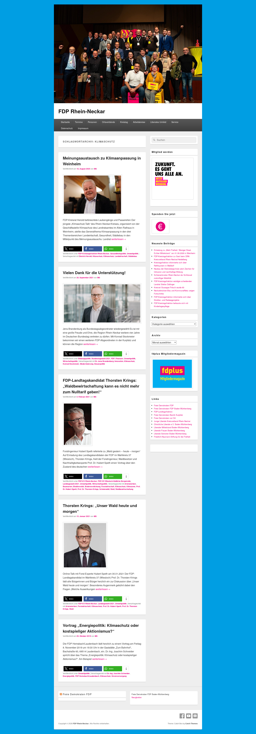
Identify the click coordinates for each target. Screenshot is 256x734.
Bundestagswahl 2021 (101, 358)
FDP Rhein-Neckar (81, 111)
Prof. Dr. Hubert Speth (112, 606)
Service (174, 122)
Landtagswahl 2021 (71, 483)
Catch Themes (191, 723)
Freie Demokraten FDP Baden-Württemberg (172, 408)
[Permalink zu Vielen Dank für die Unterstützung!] (102, 325)
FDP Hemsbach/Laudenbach (87, 676)
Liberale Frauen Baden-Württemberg (169, 430)
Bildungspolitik (84, 358)
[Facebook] (182, 715)
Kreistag (124, 122)
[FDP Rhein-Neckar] (128, 102)
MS (95, 168)
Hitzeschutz (98, 256)
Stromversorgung (119, 676)
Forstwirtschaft (107, 486)
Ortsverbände (108, 122)
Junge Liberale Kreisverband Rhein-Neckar (172, 421)
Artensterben (130, 483)
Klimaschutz (108, 256)
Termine (79, 122)
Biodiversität (78, 486)
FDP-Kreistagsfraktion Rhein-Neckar (93, 253)
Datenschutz (67, 128)
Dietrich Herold (85, 256)
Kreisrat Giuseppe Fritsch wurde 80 (169, 287)
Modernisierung (86, 363)
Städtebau (132, 256)
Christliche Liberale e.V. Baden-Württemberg (173, 424)
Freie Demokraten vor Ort (165, 418)
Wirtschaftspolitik (70, 361)
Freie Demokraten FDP (164, 405)
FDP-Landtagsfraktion (163, 411)
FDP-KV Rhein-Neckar (87, 481)
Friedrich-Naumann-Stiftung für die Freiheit (172, 436)
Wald (112, 489)
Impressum (83, 128)
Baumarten (67, 486)
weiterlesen (118, 239)
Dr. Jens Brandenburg (104, 361)
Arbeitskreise (139, 122)
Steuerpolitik (99, 363)
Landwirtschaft (121, 256)
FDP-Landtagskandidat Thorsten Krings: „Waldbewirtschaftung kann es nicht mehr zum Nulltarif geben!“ (101, 386)
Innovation (119, 361)
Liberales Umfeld (158, 122)
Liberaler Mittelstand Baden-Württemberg (171, 427)
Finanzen (119, 358)
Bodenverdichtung (92, 486)
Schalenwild (104, 489)
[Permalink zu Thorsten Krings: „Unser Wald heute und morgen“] (85, 570)
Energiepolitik (68, 676)
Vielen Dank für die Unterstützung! (94, 272)
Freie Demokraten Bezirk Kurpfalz (168, 414)
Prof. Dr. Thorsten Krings (88, 489)
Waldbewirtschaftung (124, 489)
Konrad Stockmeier (71, 363)
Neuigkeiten (137, 697)
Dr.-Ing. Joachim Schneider (118, 673)
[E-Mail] (195, 715)
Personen (92, 122)
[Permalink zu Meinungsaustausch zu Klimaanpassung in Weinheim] (92, 216)
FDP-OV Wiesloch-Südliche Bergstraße (114, 481)
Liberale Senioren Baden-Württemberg (170, 433)
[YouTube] (188, 715)
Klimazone (131, 486)
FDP (113, 358)
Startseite (65, 122)
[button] (73, 248)
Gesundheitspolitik (118, 253)
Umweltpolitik (132, 253)
